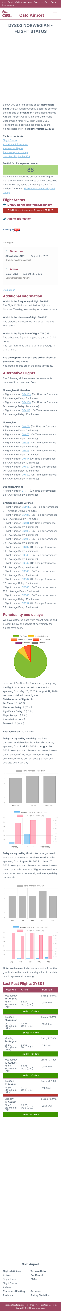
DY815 (25, 450)
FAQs (33, 1279)
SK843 (25, 555)
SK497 (25, 547)
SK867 (25, 579)
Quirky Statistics (39, 1295)
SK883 (25, 587)
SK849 (25, 571)
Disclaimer (34, 1305)
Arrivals (7, 1275)
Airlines (7, 1287)
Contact (44, 1305)
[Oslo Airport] (7, 13)
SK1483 (26, 506)
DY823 (26, 466)
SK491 (25, 522)
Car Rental (36, 1275)
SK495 (25, 538)
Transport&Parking (14, 1291)
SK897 (25, 603)
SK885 (25, 595)
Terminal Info (38, 1271)
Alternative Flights (13, 148)
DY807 (25, 434)
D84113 (26, 410)
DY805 (26, 426)
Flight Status (10, 140)
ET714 (25, 490)
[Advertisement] (30, 69)
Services (35, 1291)
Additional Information (15, 144)
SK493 (25, 530)
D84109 (26, 402)
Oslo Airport (31, 15)
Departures (9, 1279)
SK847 (25, 562)
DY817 (25, 458)
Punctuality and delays (15, 152)
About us (53, 1305)
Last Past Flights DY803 (16, 156)
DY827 (25, 474)
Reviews (8, 1295)
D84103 (26, 394)
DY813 (25, 442)
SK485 (25, 514)
